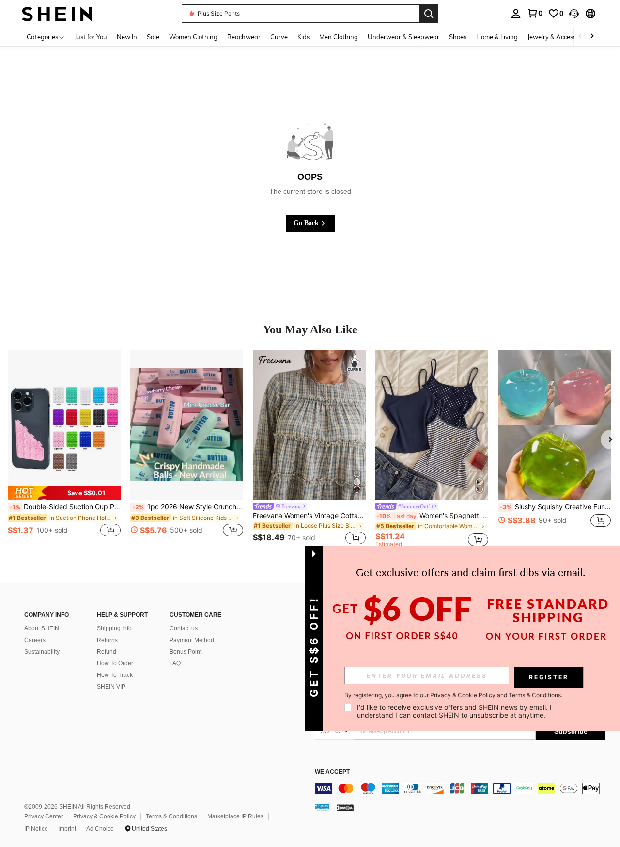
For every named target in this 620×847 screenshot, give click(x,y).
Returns (107, 640)
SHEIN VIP (111, 686)
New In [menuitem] (127, 37)
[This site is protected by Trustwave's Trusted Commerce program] (322, 807)
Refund (106, 651)
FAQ (175, 663)
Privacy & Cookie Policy (104, 816)
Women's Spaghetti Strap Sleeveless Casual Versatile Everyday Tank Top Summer (432, 515)
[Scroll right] (592, 36)
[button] (574, 13)
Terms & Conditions (171, 816)
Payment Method (192, 640)
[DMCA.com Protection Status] (345, 807)
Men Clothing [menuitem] (338, 37)
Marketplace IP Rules (235, 816)
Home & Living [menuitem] (497, 37)
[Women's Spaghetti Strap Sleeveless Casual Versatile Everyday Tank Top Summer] (431, 425)
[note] (64, 493)
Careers (35, 640)
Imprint (67, 828)
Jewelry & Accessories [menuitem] (558, 37)
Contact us (184, 628)
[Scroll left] (580, 36)
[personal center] (516, 13)
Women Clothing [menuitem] (193, 37)
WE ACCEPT (332, 772)
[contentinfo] (460, 788)
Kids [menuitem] (303, 37)
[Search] (428, 13)
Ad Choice (100, 828)
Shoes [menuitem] (457, 37)
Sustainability (42, 651)
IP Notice (36, 828)
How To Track (115, 675)
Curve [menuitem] (279, 37)
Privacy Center (43, 816)
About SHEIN (41, 628)
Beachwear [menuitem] (244, 37)
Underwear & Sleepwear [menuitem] (403, 37)
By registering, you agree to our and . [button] (453, 695)
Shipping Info (114, 628)
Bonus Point (186, 651)
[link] (535, 13)
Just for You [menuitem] (91, 37)
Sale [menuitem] (153, 37)
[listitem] (64, 449)
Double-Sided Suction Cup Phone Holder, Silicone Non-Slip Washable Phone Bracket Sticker (65, 507)
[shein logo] (57, 13)
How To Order (115, 663)
